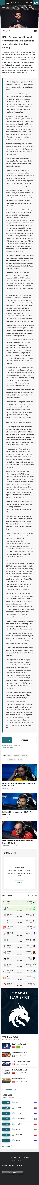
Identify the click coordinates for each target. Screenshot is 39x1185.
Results (34, 896)
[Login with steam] (36, 2)
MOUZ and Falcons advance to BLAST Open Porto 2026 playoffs (17, 842)
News (8, 8)
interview (16, 755)
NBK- (9, 755)
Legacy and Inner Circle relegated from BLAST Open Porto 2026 (18, 784)
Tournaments (25, 8)
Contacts (19, 1165)
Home (3, 8)
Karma (4, 1165)
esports (24, 755)
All (29, 896)
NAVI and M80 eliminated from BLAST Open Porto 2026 (17, 813)
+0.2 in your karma (7, 747)
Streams (15, 8)
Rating (11, 1165)
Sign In (19, 883)
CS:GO (20, 759)
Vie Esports (11, 759)
